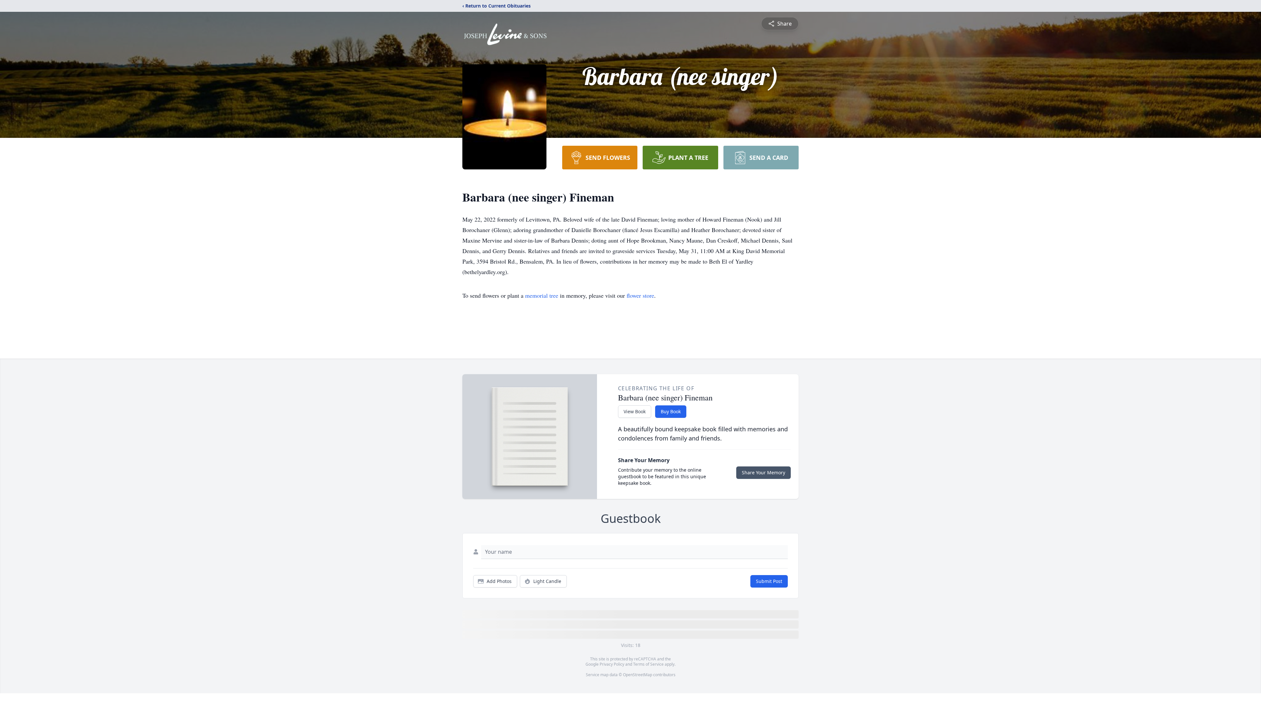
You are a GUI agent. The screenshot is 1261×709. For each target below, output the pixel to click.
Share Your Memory (763, 472)
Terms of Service (648, 664)
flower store (640, 295)
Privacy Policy (612, 664)
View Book (635, 411)
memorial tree (541, 295)
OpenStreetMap (637, 674)
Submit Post (769, 581)
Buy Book (671, 411)
